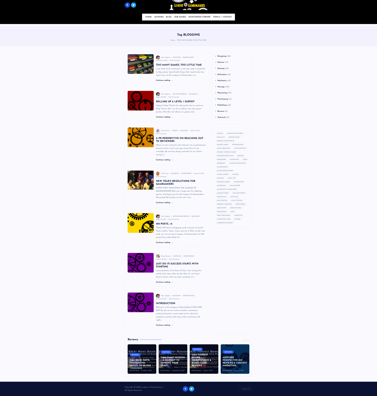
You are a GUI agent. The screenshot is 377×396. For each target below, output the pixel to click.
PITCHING (234, 197)
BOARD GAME (234, 137)
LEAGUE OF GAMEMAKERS (227, 189)
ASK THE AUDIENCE (180, 94)
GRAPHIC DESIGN (224, 182)
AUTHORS (158, 17)
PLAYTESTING (222, 200)
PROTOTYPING (236, 208)
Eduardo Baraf (134, 370)
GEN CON (232, 178)
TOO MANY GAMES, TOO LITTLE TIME (191, 40)
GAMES (236, 174)
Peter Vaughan (165, 57)
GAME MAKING (223, 174)
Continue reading (163, 80)
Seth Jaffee (226, 370)
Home (173, 40)
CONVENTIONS (240, 148)
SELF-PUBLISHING (224, 215)
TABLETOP (238, 215)
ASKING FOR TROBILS (235, 133)
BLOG (169, 17)
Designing (221, 56)
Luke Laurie (165, 173)
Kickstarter (222, 74)
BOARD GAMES (188, 57)
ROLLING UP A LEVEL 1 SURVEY (175, 101)
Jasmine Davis (165, 130)
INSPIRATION (239, 182)
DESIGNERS (222, 159)
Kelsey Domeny (166, 256)
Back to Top (246, 389)
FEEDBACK (221, 163)
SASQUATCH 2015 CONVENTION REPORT (232, 363)
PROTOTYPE (222, 208)
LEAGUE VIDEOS (239, 193)
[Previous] (244, 339)
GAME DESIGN (186, 173)
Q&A (233, 211)
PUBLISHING (222, 211)
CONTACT (227, 17)
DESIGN (241, 156)
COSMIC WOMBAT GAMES (227, 152)
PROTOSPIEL (241, 204)
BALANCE (221, 137)
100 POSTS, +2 (164, 224)
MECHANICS (222, 197)
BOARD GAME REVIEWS (226, 141)
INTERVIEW (222, 185)
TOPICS (216, 17)
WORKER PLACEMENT (225, 223)
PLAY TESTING (237, 200)
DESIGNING (235, 159)
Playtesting (222, 93)
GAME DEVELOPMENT (226, 170)
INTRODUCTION (188, 295)
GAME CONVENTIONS (238, 163)
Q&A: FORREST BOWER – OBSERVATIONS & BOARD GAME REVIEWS (170, 360)
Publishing (222, 105)
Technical (221, 117)
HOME (148, 17)
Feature (220, 62)
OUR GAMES (180, 17)
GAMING (221, 178)
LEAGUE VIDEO (223, 193)
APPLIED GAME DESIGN (181, 216)
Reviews (220, 111)
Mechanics (222, 81)
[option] (142, 359)
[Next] (247, 339)
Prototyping (222, 99)
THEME (237, 219)
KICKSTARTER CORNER (199, 17)
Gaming (220, 68)
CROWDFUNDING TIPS (225, 156)
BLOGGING (177, 57)
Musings (221, 87)
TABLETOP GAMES (224, 219)
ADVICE (175, 130)
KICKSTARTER (235, 185)
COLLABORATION (224, 148)
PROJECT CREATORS (225, 204)
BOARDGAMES (238, 144)
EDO (245, 159)
